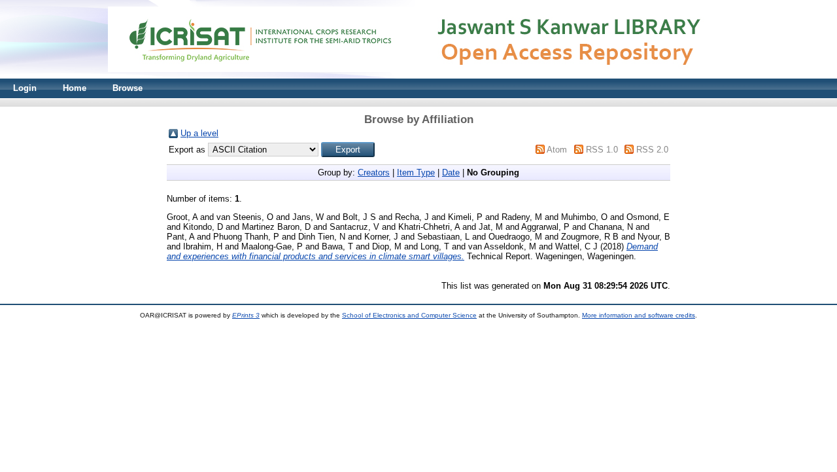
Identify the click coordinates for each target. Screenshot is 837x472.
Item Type (416, 172)
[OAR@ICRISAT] (418, 76)
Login (25, 88)
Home (74, 88)
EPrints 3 (246, 315)
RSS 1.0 (602, 149)
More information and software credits (638, 315)
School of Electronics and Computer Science (409, 315)
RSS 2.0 (652, 149)
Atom (557, 149)
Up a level (199, 133)
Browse (127, 88)
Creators (374, 172)
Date (451, 172)
